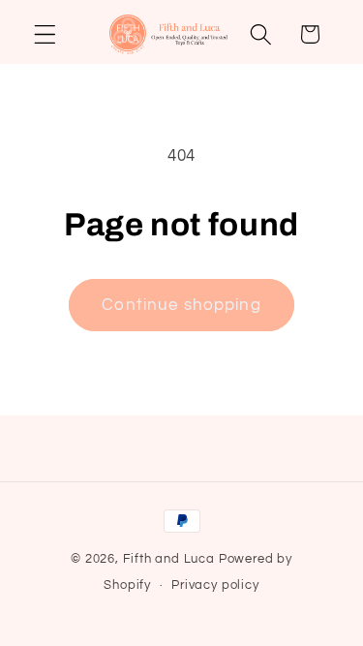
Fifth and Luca (169, 559)
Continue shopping (181, 305)
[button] (45, 34)
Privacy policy (214, 585)
